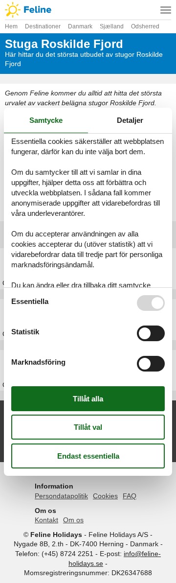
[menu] (165, 10)
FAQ (129, 496)
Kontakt (46, 520)
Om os (73, 520)
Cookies (105, 496)
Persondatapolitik (61, 496)
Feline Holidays (88, 10)
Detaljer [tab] (130, 120)
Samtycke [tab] (46, 120)
